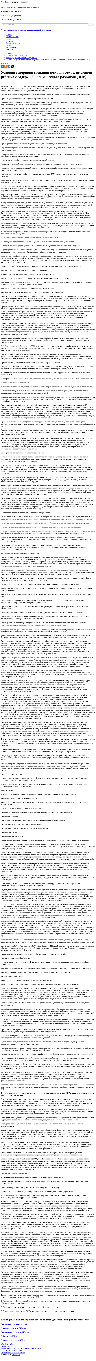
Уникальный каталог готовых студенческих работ (21, 1348)
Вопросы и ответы (13, 43)
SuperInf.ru (16, 1355)
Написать (5, 1346)
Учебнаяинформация (11, 46)
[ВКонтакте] (2, 66)
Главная (9, 35)
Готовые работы (12, 37)
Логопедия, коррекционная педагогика (21, 58)
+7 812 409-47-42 (7, 1344)
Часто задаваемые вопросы (11, 1350)
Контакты (9, 49)
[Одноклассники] (5, 66)
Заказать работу (12, 39)
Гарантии (9, 41)
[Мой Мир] (8, 66)
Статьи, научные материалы (17, 56)
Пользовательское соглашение (13, 1353)
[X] (12, 66)
